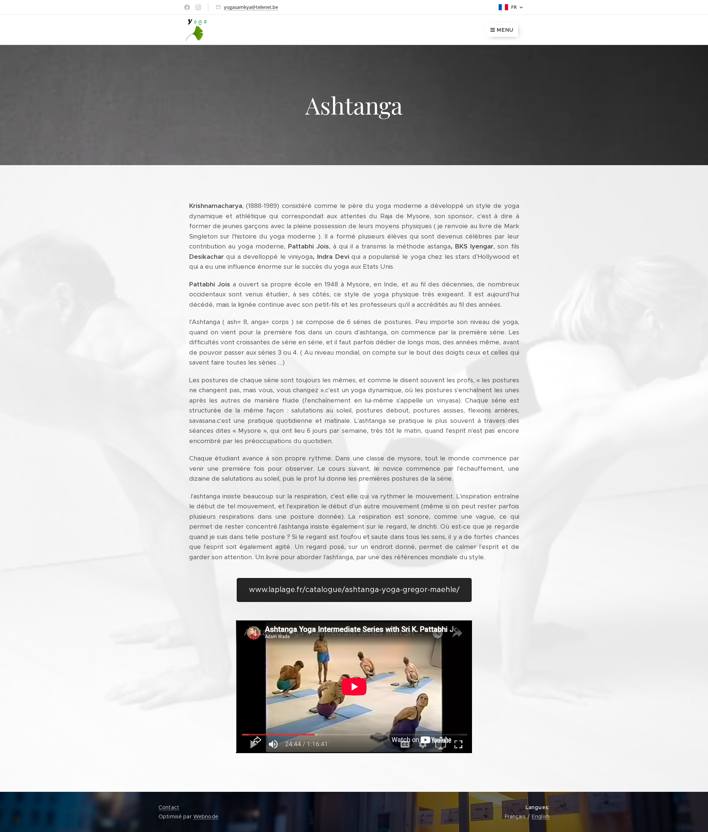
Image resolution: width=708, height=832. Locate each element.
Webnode (205, 816)
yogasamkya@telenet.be (251, 7)
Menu (505, 30)
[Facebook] (187, 7)
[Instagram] (198, 7)
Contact (169, 807)
